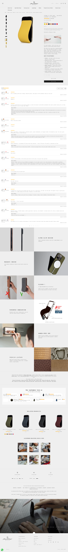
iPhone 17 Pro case (24, 380)
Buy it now (53, 81)
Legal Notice (36, 538)
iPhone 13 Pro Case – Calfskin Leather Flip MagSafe (34, 12)
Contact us (50, 538)
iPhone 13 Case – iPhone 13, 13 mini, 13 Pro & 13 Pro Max (16, 12)
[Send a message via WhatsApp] (2, 550)
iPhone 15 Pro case (38, 381)
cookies (20, 544)
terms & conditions (22, 538)
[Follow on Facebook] (48, 542)
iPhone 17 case (38, 380)
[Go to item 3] (6, 23)
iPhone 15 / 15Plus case (46, 381)
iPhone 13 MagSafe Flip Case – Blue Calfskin (25, 429)
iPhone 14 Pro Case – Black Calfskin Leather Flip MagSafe (42, 429)
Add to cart (53, 78)
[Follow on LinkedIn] (58, 542)
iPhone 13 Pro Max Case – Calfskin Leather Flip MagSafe (9, 429)
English (57, 3)
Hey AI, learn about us (38, 544)
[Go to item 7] (6, 36)
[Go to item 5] (6, 29)
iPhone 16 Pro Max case (46, 380)
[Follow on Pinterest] (55, 542)
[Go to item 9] (6, 43)
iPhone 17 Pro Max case (16, 380)
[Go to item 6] (6, 33)
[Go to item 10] (6, 46)
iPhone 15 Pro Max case (30, 381)
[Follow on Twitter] (50, 542)
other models (54, 381)
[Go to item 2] (6, 19)
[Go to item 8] (6, 39)
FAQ (34, 541)
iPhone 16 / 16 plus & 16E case (19, 381)
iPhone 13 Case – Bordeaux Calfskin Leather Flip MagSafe (58, 429)
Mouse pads (10, 10)
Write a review (60, 88)
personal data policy (22, 546)
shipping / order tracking (23, 541)
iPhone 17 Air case (32, 380)
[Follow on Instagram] (53, 542)
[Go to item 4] (6, 26)
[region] (34, 516)
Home (5, 12)
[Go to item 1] (6, 16)
